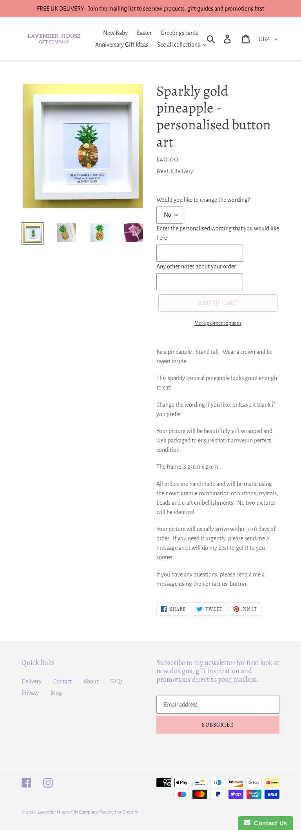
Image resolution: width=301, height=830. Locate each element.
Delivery (32, 681)
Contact (62, 681)
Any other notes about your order (196, 266)
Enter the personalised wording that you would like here (217, 233)
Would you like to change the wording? (203, 200)
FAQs (116, 681)
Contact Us (268, 823)
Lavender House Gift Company (68, 812)
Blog (56, 693)
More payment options (217, 323)
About (90, 681)
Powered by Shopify (118, 812)
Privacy (30, 693)
